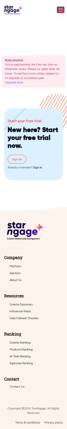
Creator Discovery (21, 304)
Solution (15, 273)
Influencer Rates (20, 311)
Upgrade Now (14, 82)
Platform (15, 266)
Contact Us (17, 386)
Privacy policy (53, 422)
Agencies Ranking (21, 363)
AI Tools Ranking (20, 356)
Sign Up (17, 159)
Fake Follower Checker (24, 318)
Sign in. (38, 167)
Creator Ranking (20, 342)
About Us (15, 280)
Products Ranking (21, 349)
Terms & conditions (27, 422)
